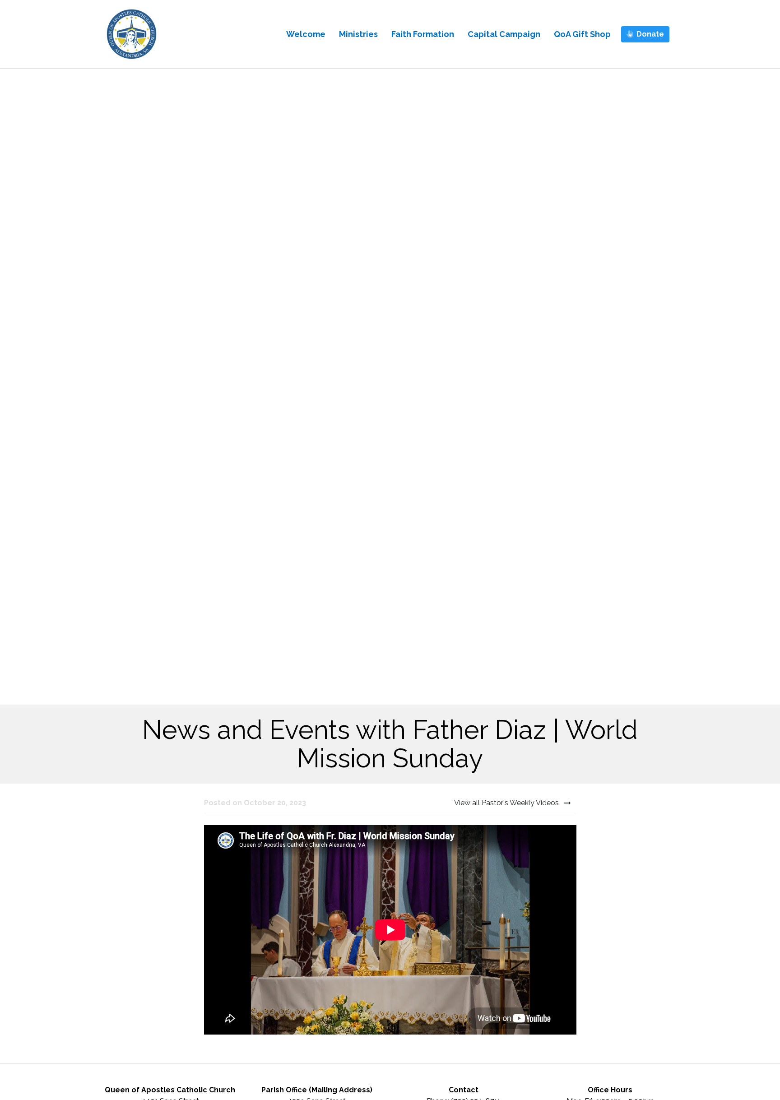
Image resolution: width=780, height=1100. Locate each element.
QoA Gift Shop (582, 34)
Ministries (358, 34)
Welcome (305, 34)
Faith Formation (422, 34)
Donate (650, 34)
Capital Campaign (504, 34)
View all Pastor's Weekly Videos (507, 802)
